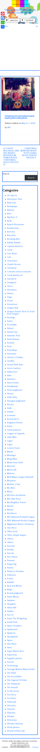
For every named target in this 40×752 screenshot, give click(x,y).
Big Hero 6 (12, 217)
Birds (9, 221)
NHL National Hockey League (21, 520)
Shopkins (11, 604)
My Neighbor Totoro (16, 502)
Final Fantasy (13, 339)
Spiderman (12, 629)
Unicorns (11, 705)
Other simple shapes (16, 535)
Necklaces (12, 513)
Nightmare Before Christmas (20, 524)
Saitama (11, 600)
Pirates (10, 568)
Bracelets (11, 235)
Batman (10, 210)
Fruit (9, 346)
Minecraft (11, 470)
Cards (9, 250)
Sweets (10, 662)
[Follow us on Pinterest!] (12, 21)
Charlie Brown (14, 264)
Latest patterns (14, 430)
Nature (10, 510)
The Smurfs (12, 687)
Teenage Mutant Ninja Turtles (21, 669)
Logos (10, 441)
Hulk (9, 408)
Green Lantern (14, 368)
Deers (10, 286)
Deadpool (11, 282)
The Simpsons (13, 684)
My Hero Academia (16, 495)
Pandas (10, 549)
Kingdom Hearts (15, 423)
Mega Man (12, 459)
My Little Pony (14, 499)
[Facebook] (2, 18)
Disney (10, 293)
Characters (12, 261)
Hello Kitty (12, 397)
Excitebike (12, 325)
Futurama (11, 354)
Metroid (11, 466)
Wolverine (12, 720)
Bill (9, 127)
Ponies (10, 578)
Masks (10, 452)
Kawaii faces (13, 419)
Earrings (11, 317)
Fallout (10, 328)
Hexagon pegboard (16, 401)
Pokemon (11, 575)
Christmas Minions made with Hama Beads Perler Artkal (28, 153)
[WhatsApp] (2, 22)
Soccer (10, 615)
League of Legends (16, 433)
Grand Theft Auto (15, 364)
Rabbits (10, 582)
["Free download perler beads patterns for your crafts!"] (20, 3)
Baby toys (11, 203)
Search (6, 174)
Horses (10, 404)
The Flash (11, 673)
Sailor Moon (13, 597)
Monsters (11, 481)
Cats (9, 257)
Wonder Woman (15, 724)
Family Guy (12, 332)
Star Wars (11, 644)
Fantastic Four (13, 335)
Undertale (11, 702)
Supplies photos (14, 658)
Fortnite (10, 343)
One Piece (12, 528)
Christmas (11, 268)
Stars (9, 647)
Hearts (10, 393)
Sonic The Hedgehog (17, 618)
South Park (12, 622)
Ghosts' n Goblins (15, 357)
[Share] (2, 27)
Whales (10, 716)
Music (10, 491)
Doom (10, 301)
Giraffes (10, 361)
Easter (10, 321)
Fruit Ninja (12, 350)
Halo (9, 375)
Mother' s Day (13, 484)
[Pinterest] (2, 13)
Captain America (15, 246)
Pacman (11, 546)
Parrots (10, 553)
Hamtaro (11, 379)
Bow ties (11, 232)
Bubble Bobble (14, 242)
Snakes (10, 611)
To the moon (13, 691)
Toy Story (11, 695)
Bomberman (13, 228)
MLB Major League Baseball (20, 477)
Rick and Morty (14, 586)
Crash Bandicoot (15, 275)
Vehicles (11, 709)
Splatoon (11, 633)
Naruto (10, 506)
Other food (12, 531)
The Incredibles (14, 676)
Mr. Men (11, 488)
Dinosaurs (12, 290)
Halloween (12, 372)
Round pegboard (15, 593)
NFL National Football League (21, 517)
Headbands (12, 386)
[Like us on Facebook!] (27, 21)
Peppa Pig (11, 564)
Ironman (11, 415)
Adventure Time (14, 199)
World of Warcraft (16, 731)
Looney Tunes (13, 448)
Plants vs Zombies (15, 571)
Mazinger (11, 455)
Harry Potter (13, 383)
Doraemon (12, 304)
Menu (5, 26)
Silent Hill (11, 607)
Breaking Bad (13, 239)
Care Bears (12, 253)
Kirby (9, 426)
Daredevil (11, 279)
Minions (11, 473)
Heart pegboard (14, 390)
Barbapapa (12, 206)
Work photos (13, 727)
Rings (9, 589)
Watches (11, 713)
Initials (10, 412)
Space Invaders (14, 626)
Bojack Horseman (15, 224)
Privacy (36, 747)
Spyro (10, 640)
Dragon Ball (12, 308)
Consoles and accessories (19, 271)
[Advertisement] (20, 49)
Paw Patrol (12, 557)
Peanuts (10, 560)
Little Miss (12, 437)
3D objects (12, 195)
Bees (9, 213)
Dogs (9, 297)
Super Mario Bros (15, 651)
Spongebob (12, 636)
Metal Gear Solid (15, 462)
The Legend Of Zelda (17, 680)
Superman (12, 655)
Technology (12, 666)
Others (10, 539)
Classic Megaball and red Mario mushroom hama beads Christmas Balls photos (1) (11, 156)
